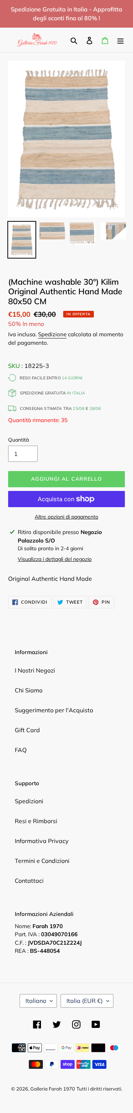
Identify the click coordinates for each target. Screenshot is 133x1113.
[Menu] (120, 40)
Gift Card (27, 730)
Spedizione (52, 334)
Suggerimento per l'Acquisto (54, 710)
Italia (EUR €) (84, 1000)
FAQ (21, 750)
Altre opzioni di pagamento (66, 516)
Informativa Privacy (42, 841)
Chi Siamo (28, 690)
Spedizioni (29, 801)
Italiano (35, 1000)
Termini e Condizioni (42, 860)
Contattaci (29, 880)
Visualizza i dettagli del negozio (55, 559)
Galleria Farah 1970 (52, 1089)
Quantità (18, 439)
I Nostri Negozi (35, 670)
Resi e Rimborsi (36, 821)
